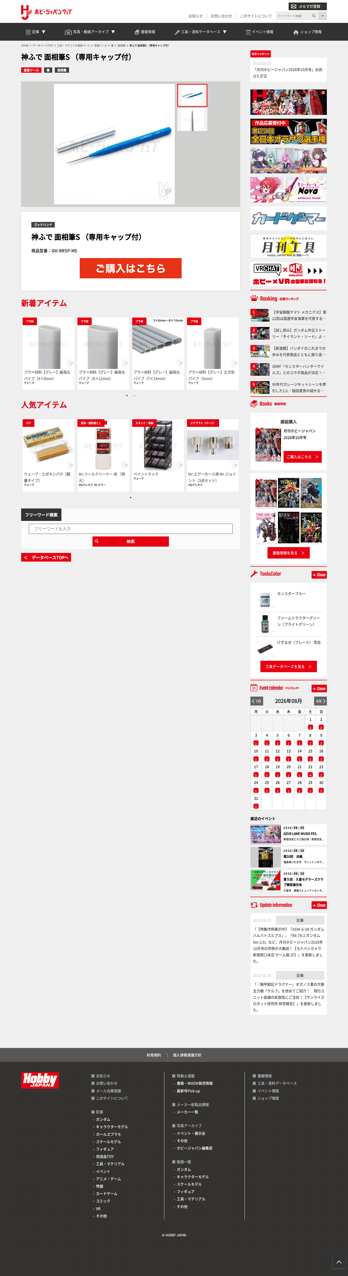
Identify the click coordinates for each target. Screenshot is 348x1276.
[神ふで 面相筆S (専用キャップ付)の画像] (192, 95)
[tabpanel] (48, 353)
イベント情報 (268, 1090)
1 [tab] (126, 395)
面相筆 (61, 70)
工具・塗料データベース (277, 1083)
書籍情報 (265, 1075)
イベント (103, 1171)
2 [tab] (134, 395)
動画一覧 (184, 1161)
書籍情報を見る (285, 552)
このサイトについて (256, 15)
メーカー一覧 (187, 1111)
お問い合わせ (221, 15)
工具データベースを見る (285, 666)
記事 (300, 920)
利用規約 (154, 1054)
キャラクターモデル (112, 1126)
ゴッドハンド (43, 224)
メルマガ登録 (309, 6)
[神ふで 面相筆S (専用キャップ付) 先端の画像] (192, 119)
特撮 (99, 1186)
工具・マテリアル (110, 1163)
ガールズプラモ (108, 1134)
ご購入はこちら (299, 456)
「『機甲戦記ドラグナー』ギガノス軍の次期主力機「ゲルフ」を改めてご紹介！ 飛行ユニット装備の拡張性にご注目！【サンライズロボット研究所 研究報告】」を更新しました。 (288, 997)
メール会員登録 (108, 1090)
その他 (101, 1215)
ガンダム (103, 1119)
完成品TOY (105, 1156)
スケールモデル (108, 1141)
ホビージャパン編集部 (194, 1147)
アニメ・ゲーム (108, 1178)
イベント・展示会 (191, 1133)
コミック (103, 1200)
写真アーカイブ (189, 1125)
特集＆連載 (186, 1075)
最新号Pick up (188, 1090)
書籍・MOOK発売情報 (195, 1083)
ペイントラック (145, 473)
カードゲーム (106, 1193)
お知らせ (196, 15)
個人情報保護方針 (187, 1054)
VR (98, 1208)
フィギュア (105, 1148)
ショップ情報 (268, 1098)
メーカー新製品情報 (193, 1104)
